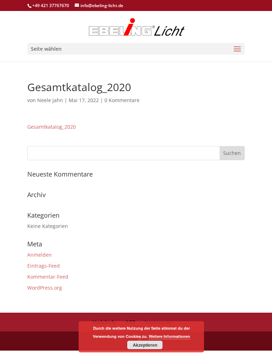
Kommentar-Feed (47, 276)
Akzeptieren (145, 345)
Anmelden (39, 254)
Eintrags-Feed (43, 265)
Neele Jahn (50, 100)
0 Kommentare (122, 100)
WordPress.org (44, 287)
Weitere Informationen (169, 336)
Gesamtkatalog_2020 (51, 126)
